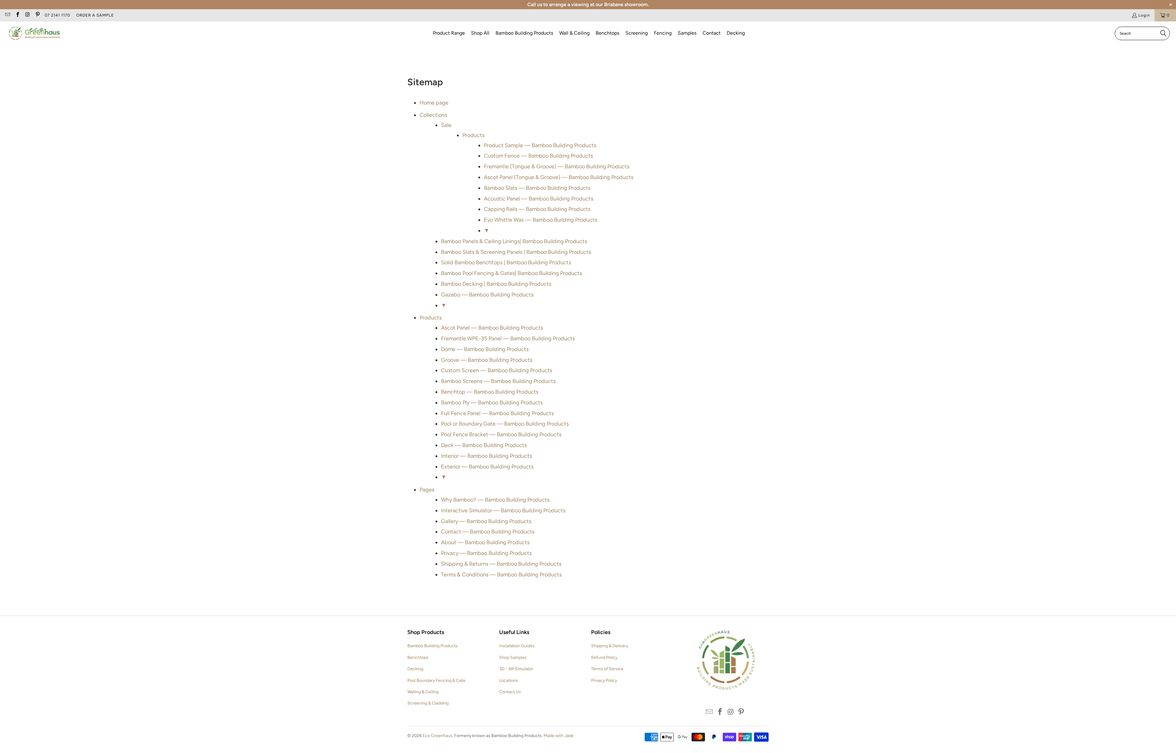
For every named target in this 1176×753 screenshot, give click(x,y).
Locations (508, 680)
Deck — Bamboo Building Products (484, 445)
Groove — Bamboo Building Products (486, 360)
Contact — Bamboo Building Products (487, 531)
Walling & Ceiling (423, 691)
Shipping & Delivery (609, 645)
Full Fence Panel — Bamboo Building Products (497, 413)
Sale (446, 125)
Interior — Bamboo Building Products (486, 456)
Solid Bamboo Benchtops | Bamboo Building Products (506, 262)
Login (1144, 15)
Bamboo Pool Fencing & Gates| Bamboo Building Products (511, 273)
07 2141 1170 (57, 15)
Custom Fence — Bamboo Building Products (538, 155)
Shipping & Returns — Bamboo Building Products (501, 563)
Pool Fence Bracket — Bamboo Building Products (501, 434)
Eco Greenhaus (437, 735)
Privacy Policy (604, 680)
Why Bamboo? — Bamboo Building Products (495, 499)
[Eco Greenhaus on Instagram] (27, 15)
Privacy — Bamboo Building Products (486, 553)
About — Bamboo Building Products (485, 542)
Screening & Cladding (428, 703)
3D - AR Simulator (516, 668)
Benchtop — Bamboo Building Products (489, 391)
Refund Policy (604, 657)
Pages (427, 489)
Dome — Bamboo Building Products (485, 349)
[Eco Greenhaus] (34, 34)
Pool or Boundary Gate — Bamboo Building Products (505, 423)
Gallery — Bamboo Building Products (486, 521)
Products (473, 135)
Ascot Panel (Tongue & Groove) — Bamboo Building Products (558, 177)
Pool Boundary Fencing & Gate (436, 680)
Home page (434, 102)
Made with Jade (559, 735)
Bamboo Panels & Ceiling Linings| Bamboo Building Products (514, 241)
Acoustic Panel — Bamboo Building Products (538, 198)
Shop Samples (513, 657)
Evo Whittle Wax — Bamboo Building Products (540, 219)
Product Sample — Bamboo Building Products (540, 145)
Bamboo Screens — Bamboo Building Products (498, 381)
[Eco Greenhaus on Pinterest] (37, 15)
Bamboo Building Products (432, 645)
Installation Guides (517, 645)
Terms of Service (607, 668)
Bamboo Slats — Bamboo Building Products (537, 188)
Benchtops (417, 657)
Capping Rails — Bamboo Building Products (537, 209)
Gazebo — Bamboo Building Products (487, 294)
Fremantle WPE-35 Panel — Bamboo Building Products (508, 338)
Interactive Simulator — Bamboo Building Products (503, 510)
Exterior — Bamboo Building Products (487, 466)
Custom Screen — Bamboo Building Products (496, 370)
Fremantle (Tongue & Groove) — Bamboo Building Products (556, 166)
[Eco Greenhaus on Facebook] (17, 15)
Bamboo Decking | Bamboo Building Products (496, 284)
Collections (433, 115)
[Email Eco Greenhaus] (7, 15)
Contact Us (510, 691)
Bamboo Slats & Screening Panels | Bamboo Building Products (516, 252)
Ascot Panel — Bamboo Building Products (492, 327)
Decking (415, 668)
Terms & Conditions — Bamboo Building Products (501, 574)
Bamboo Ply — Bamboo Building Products (492, 402)
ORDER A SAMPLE (95, 15)
